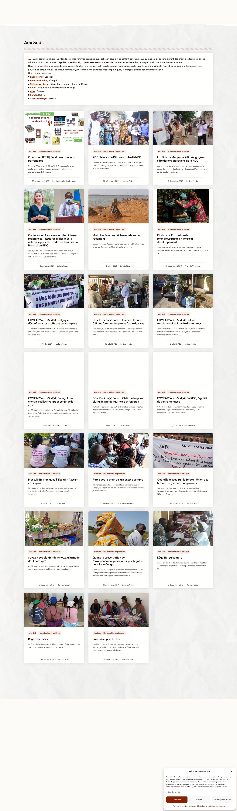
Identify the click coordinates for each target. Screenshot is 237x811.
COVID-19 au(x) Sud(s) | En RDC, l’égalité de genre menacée (182, 399)
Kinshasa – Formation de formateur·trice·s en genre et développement (175, 238)
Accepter (177, 799)
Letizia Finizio (128, 181)
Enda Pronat (36, 76)
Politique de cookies (180, 806)
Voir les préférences (222, 799)
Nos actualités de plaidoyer (49, 151)
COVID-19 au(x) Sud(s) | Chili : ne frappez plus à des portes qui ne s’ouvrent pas (118, 399)
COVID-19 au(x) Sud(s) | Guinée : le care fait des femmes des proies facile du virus (118, 321)
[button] (231, 771)
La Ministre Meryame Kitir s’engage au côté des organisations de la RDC (181, 158)
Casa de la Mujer (39, 98)
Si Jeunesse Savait (39, 84)
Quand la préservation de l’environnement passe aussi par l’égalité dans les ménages (118, 561)
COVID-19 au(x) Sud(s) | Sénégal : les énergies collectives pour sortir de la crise (51, 401)
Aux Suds (32, 151)
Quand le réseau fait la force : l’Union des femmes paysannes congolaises (182, 481)
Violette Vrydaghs (193, 266)
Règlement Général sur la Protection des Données (207, 806)
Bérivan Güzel (128, 503)
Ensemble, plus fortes (106, 639)
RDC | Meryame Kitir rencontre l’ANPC (117, 157)
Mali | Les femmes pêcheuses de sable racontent (116, 236)
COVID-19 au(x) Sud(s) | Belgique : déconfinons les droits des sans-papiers (52, 321)
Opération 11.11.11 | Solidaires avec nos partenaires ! (51, 158)
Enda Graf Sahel (38, 80)
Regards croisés (38, 639)
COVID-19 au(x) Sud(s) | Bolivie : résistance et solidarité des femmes (179, 321)
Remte (33, 94)
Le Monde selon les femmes (64, 181)
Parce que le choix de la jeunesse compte (118, 479)
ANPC (33, 87)
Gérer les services (174, 792)
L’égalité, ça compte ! (170, 557)
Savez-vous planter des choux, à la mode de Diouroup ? (54, 559)
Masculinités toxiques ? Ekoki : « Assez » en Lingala (53, 481)
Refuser (199, 799)
